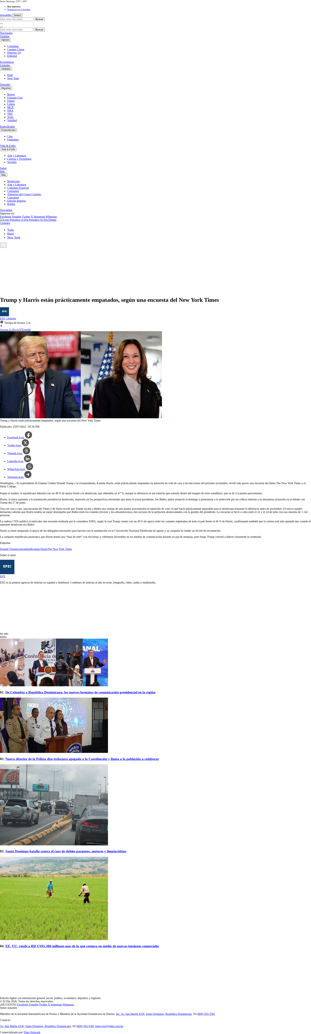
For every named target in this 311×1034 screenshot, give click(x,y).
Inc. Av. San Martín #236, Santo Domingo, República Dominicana (153, 1013)
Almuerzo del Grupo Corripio (24, 194)
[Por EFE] (4, 315)
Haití (10, 75)
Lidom (11, 104)
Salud (3, 168)
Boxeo (11, 94)
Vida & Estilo (7, 145)
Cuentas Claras (15, 49)
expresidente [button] (24, 549)
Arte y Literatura (16, 155)
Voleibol (12, 120)
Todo (10, 230)
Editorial (12, 55)
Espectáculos (7, 126)
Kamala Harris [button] (39, 549)
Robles (11, 204)
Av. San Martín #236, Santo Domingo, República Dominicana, (35, 1026)
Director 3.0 (14, 52)
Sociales (12, 162)
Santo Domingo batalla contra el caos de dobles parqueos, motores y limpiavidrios (65, 851)
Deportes (5, 84)
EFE (3, 318)
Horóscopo (13, 181)
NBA (10, 110)
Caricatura (13, 197)
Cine (10, 136)
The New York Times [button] (60, 549)
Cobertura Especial (18, 187)
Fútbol (11, 100)
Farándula (13, 139)
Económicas (7, 62)
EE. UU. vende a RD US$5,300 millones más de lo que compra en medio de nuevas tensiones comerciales (82, 946)
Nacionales (6, 33)
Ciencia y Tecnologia (19, 158)
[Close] (1, 26)
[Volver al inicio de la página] (3, 245)
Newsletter (6, 210)
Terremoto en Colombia (18, 9)
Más (2, 171)
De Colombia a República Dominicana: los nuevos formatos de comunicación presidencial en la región (80, 692)
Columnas (13, 46)
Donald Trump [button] (8, 549)
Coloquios (13, 191)
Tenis (10, 117)
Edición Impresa (16, 200)
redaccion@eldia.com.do (109, 1026)
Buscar (39, 19)
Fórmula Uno (14, 97)
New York (13, 78)
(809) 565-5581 (206, 1013)
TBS (10, 113)
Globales (5, 65)
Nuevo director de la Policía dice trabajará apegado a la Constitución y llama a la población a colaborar (82, 759)
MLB (10, 107)
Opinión (4, 36)
